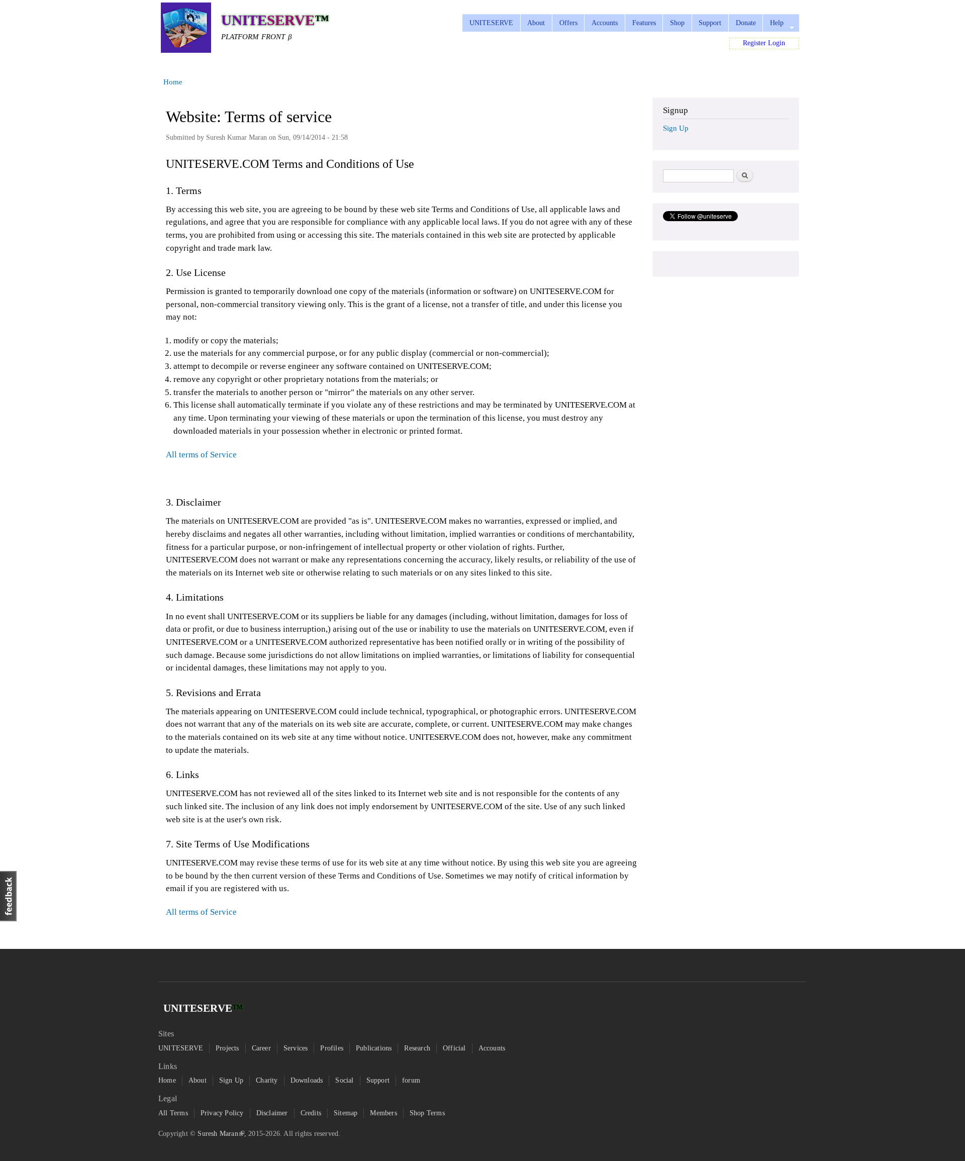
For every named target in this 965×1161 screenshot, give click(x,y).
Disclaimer (272, 1113)
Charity (266, 1080)
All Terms (173, 1113)
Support (710, 23)
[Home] (186, 29)
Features (644, 23)
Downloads (307, 1080)
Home (172, 82)
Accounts (605, 23)
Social (344, 1080)
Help (773, 25)
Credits (311, 1113)
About (536, 23)
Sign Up (676, 128)
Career (261, 1048)
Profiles (331, 1048)
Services (295, 1048)
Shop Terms (427, 1113)
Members (383, 1113)
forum (411, 1080)
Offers (568, 23)
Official (454, 1048)
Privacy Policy (222, 1113)
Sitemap (345, 1113)
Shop (677, 23)
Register (754, 43)
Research (417, 1048)
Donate (746, 23)
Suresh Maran (218, 1133)
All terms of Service (201, 454)
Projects (227, 1048)
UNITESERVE (491, 23)
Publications (374, 1048)
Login (776, 43)
